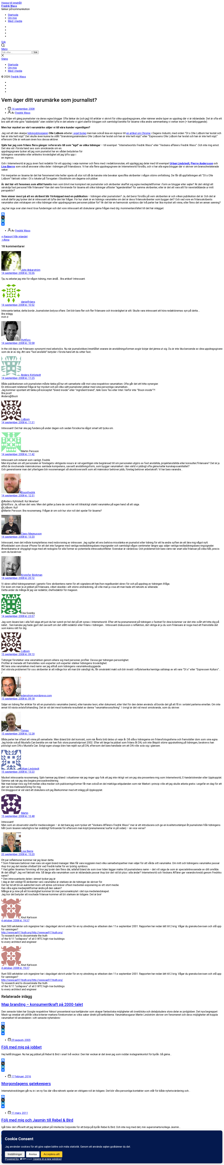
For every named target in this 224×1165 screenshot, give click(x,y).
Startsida (13, 14)
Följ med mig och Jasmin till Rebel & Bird (37, 1120)
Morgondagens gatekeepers (26, 1083)
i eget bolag (79, 133)
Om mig (12, 18)
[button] (112, 49)
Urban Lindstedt (179, 163)
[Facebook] (112, 214)
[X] (112, 217)
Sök (35, 52)
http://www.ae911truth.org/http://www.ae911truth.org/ (32, 932)
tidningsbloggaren (37, 133)
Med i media (15, 21)
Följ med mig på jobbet (21, 1047)
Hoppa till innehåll (11, 2)
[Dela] (112, 224)
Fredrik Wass (9, 6)
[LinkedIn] (112, 220)
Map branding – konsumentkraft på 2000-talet (42, 1004)
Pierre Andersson (202, 163)
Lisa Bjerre (8, 166)
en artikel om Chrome (138, 133)
